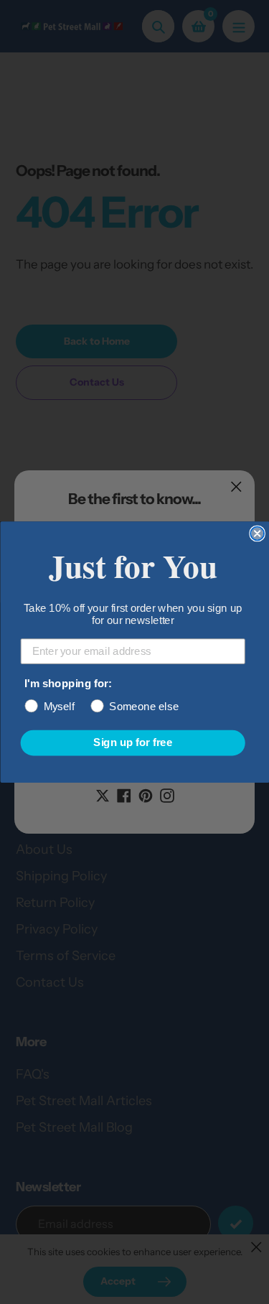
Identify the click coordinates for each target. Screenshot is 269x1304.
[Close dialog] (257, 534)
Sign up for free (132, 742)
